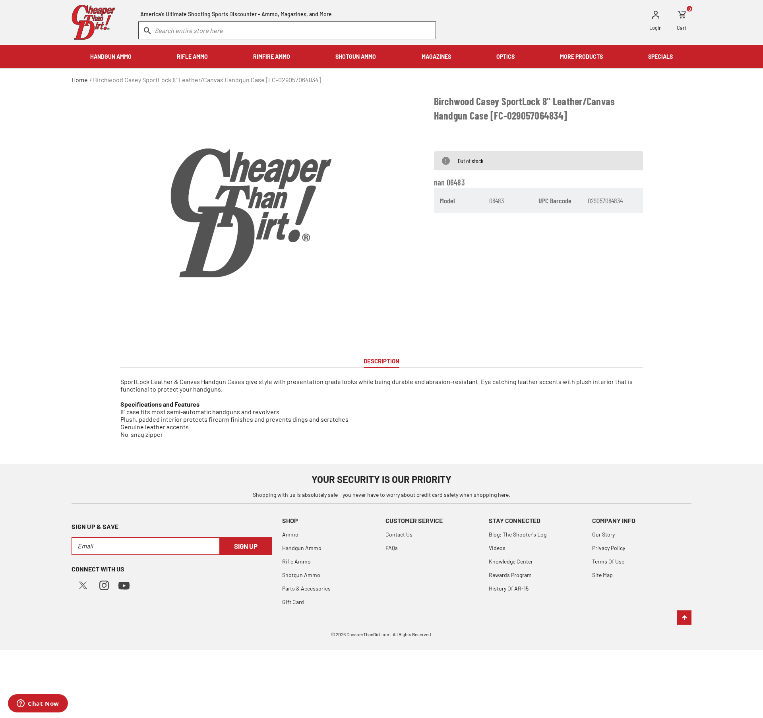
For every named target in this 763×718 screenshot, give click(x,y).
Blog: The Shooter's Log (517, 534)
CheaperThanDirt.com (369, 634)
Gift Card (293, 601)
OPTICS (505, 56)
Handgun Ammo (301, 547)
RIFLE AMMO (192, 56)
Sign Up (246, 546)
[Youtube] (124, 585)
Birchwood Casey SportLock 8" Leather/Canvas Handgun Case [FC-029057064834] (207, 79)
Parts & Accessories (306, 588)
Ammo (290, 534)
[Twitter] (83, 584)
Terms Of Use (608, 561)
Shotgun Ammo (301, 574)
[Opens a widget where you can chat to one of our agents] (38, 704)
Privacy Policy (608, 547)
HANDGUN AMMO (111, 56)
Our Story (603, 534)
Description (381, 361)
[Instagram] (104, 584)
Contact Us (398, 534)
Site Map (602, 574)
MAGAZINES (436, 56)
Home (80, 79)
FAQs (391, 547)
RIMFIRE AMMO (271, 56)
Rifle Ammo (296, 561)
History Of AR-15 (509, 588)
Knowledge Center (511, 561)
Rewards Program (510, 574)
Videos (497, 547)
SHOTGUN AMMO (355, 56)
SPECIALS (660, 56)
